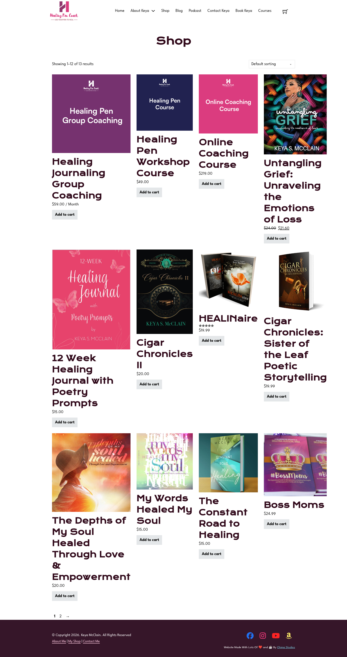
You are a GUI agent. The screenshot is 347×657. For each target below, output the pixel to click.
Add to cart (65, 215)
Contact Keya (218, 11)
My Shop (74, 641)
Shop (165, 11)
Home (120, 11)
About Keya (140, 11)
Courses (264, 11)
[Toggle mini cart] (285, 11)
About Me (59, 641)
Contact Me (91, 641)
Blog (179, 11)
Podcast (195, 11)
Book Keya (244, 11)
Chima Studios (286, 647)
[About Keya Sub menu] (153, 11)
